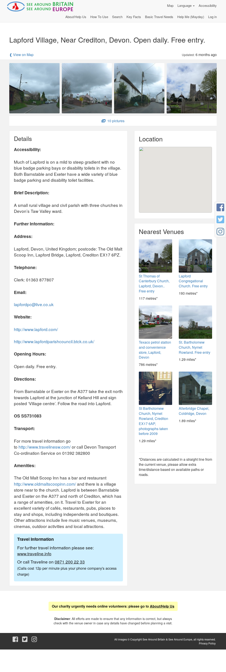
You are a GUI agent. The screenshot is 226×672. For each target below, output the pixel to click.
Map (170, 5)
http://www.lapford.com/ (36, 329)
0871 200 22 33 (70, 562)
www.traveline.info (34, 553)
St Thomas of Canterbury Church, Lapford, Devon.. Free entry (154, 283)
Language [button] (184, 5)
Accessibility (208, 5)
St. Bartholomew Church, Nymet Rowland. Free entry (194, 347)
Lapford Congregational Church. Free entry (193, 281)
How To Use (99, 16)
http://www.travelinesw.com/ (45, 447)
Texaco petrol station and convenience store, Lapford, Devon (155, 350)
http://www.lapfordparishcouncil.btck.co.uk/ (54, 341)
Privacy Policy (207, 643)
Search (117, 16)
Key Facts (133, 16)
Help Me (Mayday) (190, 16)
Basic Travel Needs (159, 16)
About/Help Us (75, 16)
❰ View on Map (21, 54)
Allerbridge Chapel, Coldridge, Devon (194, 411)
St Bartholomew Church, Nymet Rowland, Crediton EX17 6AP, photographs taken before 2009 (153, 421)
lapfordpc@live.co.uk (34, 304)
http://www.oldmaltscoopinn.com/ (45, 484)
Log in (212, 16)
